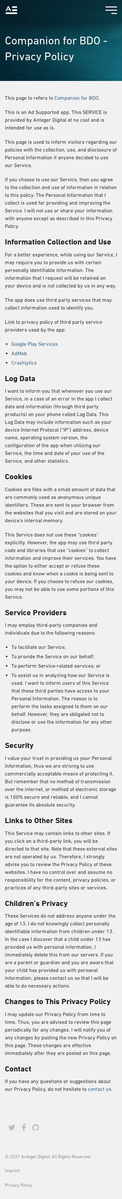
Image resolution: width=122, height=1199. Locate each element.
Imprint (12, 1170)
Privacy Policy (18, 1185)
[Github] (35, 1127)
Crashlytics (24, 363)
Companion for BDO (76, 98)
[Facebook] (23, 1127)
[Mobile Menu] (109, 11)
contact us (99, 1089)
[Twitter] (11, 1127)
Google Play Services (34, 344)
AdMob (19, 353)
